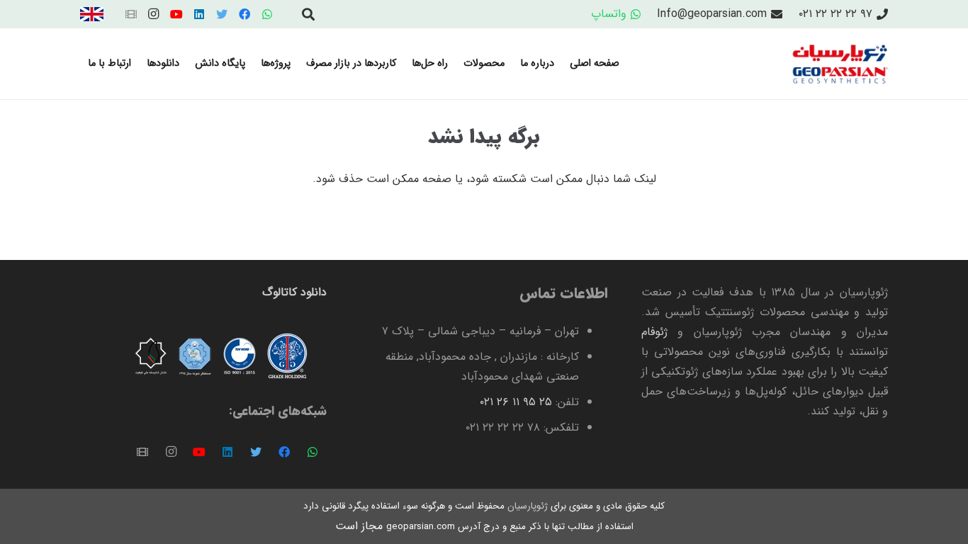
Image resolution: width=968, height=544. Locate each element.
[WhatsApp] (267, 14)
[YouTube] (176, 14)
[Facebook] (244, 14)
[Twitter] (221, 14)
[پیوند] (91, 14)
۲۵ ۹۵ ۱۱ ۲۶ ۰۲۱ (516, 402)
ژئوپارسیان (526, 506)
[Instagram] (153, 14)
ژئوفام (654, 332)
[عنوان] (131, 14)
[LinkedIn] (199, 14)
